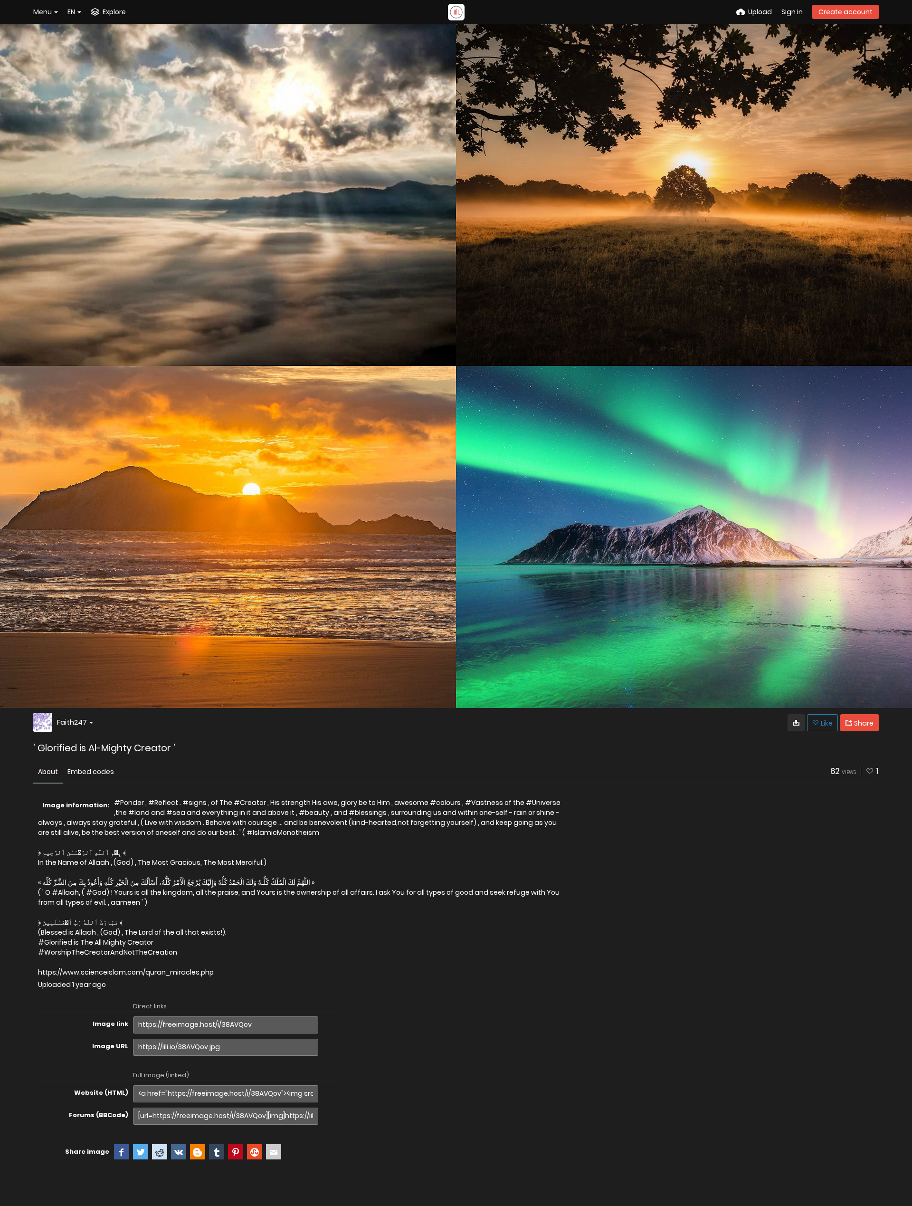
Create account (845, 12)
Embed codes (90, 771)
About (48, 771)
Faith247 (72, 722)
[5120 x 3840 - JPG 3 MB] (796, 722)
